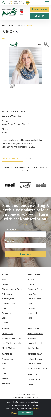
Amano (5, 279)
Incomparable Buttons (12, 338)
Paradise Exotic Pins (36, 343)
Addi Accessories (35, 333)
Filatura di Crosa (35, 359)
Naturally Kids (8, 299)
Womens (21, 25)
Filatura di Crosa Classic (12, 289)
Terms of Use (32, 397)
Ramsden (31, 308)
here (9, 147)
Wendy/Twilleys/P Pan (37, 368)
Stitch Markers (8, 348)
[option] (10, 185)
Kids (4, 364)
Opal (4, 308)
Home (4, 25)
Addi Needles (34, 338)
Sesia (4, 318)
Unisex (5, 378)
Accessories (7, 359)
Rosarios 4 (6, 313)
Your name (10, 229)
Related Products (12, 158)
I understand (25, 413)
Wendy (5, 322)
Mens (4, 368)
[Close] (47, 402)
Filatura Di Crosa (35, 289)
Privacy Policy (19, 397)
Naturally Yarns (8, 303)
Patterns (12, 25)
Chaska (5, 284)
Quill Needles (33, 348)
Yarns (29, 158)
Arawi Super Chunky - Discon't (16, 124)
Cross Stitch (7, 333)
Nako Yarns (7, 294)
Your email (10, 241)
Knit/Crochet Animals (11, 343)
